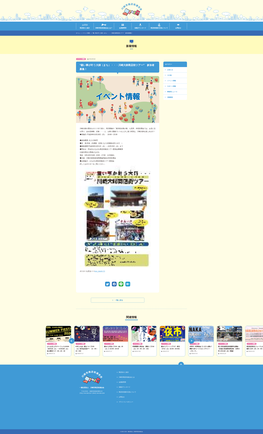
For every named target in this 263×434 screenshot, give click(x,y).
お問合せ (122, 397)
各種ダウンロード (124, 387)
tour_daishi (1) (100, 271)
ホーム (78, 33)
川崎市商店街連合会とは (127, 377)
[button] (71, 341)
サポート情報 (171, 86)
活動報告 (170, 97)
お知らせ (170, 70)
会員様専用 (122, 382)
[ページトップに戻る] (181, 364)
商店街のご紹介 (124, 372)
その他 (169, 75)
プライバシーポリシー (126, 402)
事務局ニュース (172, 91)
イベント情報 (86, 33)
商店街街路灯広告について (127, 392)
